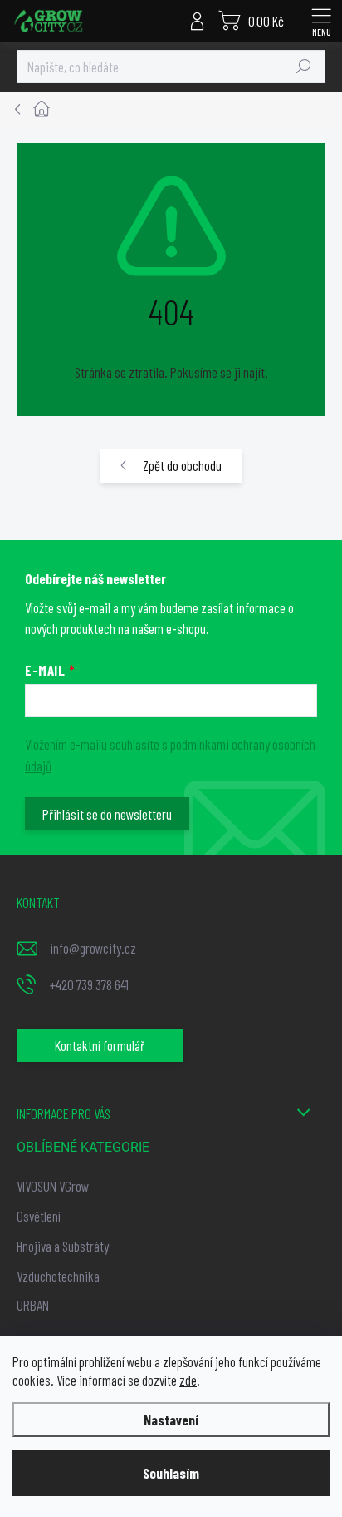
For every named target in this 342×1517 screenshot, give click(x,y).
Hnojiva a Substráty (63, 1245)
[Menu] (321, 21)
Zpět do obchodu (182, 465)
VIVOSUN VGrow (53, 1185)
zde (188, 1379)
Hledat (304, 66)
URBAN (33, 1304)
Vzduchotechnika (58, 1275)
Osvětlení (39, 1215)
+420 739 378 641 (89, 984)
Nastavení (171, 1419)
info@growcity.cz (93, 947)
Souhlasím (171, 1473)
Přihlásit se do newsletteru (107, 814)
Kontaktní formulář (99, 1045)
